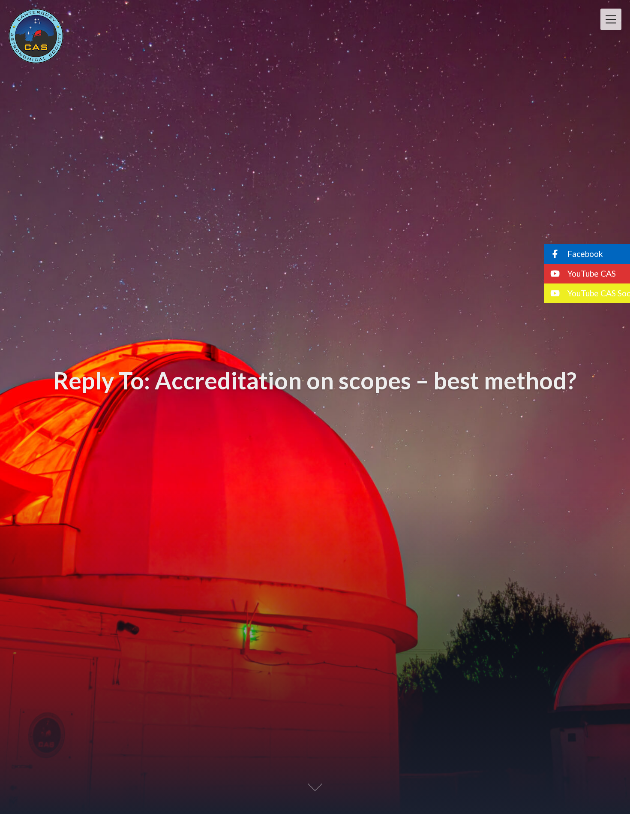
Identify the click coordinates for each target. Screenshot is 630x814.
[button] (587, 254)
